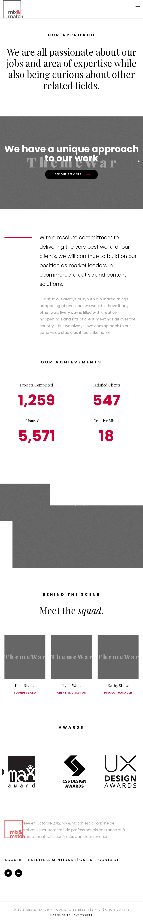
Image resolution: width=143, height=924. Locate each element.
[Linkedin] (18, 873)
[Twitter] (8, 873)
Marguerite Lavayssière (71, 915)
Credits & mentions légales (60, 860)
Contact (108, 860)
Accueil (13, 860)
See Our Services (68, 174)
